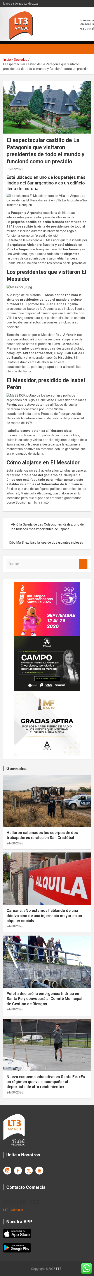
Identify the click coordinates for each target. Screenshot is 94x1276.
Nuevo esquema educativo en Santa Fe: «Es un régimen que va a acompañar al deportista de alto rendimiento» (46, 1081)
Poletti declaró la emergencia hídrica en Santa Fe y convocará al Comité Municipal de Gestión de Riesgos (44, 998)
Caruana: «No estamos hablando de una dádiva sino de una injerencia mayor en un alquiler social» (44, 915)
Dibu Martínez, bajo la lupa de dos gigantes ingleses (46, 542)
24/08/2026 (15, 843)
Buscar (83, 564)
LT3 (58, 1269)
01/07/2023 (15, 169)
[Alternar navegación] (8, 49)
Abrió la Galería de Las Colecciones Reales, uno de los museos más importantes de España (47, 526)
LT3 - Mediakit (13, 1210)
